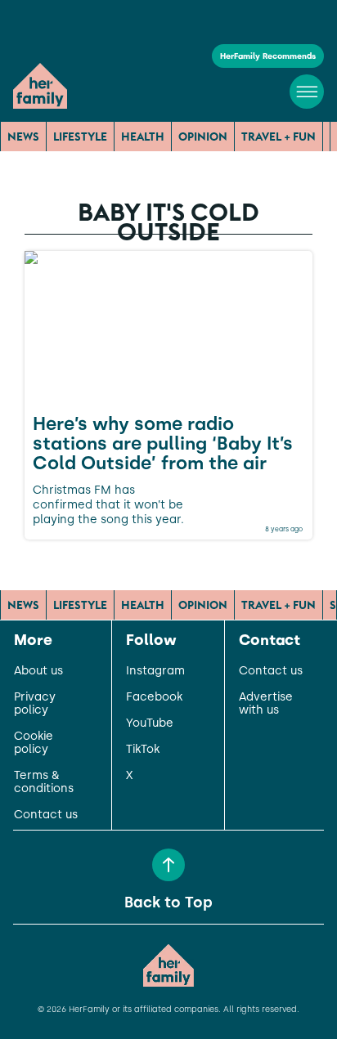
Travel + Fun (278, 136)
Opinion (202, 136)
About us (38, 671)
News (23, 136)
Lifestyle (80, 136)
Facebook (154, 697)
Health (142, 136)
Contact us (46, 815)
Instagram (155, 671)
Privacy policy (35, 704)
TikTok (143, 749)
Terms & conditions (44, 782)
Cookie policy (33, 743)
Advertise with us (266, 704)
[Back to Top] (168, 865)
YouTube (149, 723)
